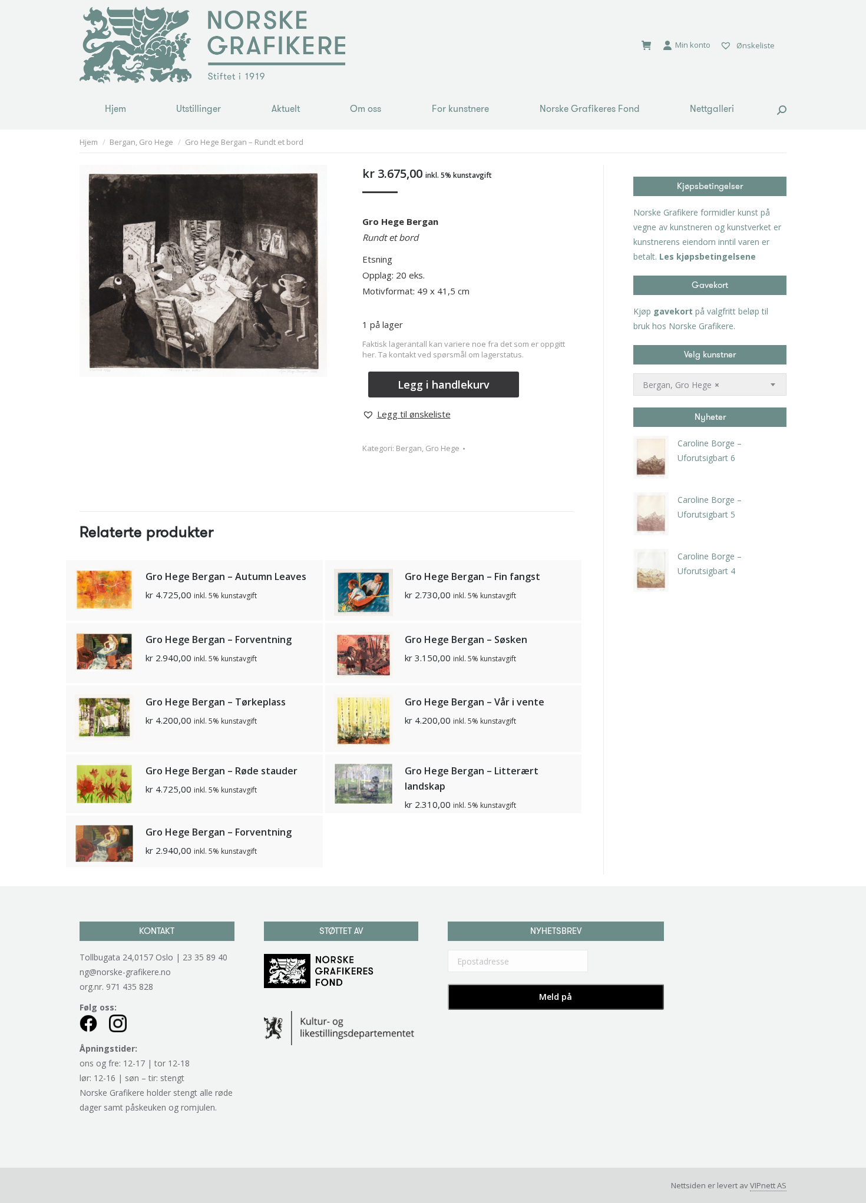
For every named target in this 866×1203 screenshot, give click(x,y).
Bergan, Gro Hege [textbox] (681, 384)
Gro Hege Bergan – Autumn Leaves (226, 576)
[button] (406, 414)
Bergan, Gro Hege (428, 448)
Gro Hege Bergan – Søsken (466, 639)
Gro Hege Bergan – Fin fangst (472, 576)
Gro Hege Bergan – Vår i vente (474, 701)
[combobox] (709, 384)
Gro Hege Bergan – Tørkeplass (216, 701)
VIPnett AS (768, 1185)
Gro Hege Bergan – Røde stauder (222, 770)
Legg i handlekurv (444, 384)
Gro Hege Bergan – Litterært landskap (471, 778)
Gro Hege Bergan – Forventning (219, 639)
